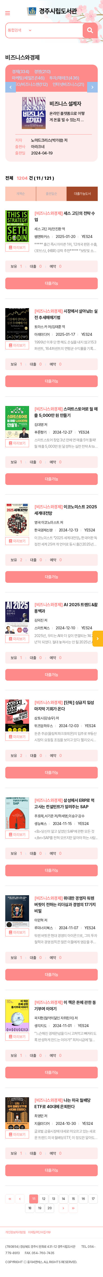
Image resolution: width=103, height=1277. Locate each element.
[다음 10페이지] (73, 1208)
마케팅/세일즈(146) (28, 78)
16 (83, 1199)
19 (39, 1208)
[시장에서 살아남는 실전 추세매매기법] (17, 324)
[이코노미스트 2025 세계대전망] (17, 520)
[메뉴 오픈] (97, 639)
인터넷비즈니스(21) (68, 84)
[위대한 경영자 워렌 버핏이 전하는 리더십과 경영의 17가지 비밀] (17, 911)
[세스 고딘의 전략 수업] (17, 226)
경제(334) (20, 71)
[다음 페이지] (63, 1208)
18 (29, 1208)
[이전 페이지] (20, 1199)
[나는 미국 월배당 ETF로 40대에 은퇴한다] (17, 1113)
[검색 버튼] (90, 30)
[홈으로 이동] (51, 11)
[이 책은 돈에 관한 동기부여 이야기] (17, 1015)
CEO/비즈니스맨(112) (30, 84)
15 (73, 1199)
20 (50, 1208)
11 (33, 1199)
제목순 (20, 194)
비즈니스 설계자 (63, 104)
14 (63, 1199)
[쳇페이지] (10, 1199)
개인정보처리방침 (15, 1232)
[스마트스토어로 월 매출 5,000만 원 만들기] (17, 422)
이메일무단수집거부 (39, 1232)
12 (43, 1199)
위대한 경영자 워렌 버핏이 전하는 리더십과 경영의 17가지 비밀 (65, 905)
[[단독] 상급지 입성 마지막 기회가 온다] (17, 715)
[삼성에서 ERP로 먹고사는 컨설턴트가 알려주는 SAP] (17, 813)
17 (93, 1199)
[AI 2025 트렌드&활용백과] (17, 618)
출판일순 (51, 194)
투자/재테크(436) (64, 78)
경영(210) (42, 71)
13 (53, 1199)
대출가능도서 (82, 194)
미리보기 (19, 247)
